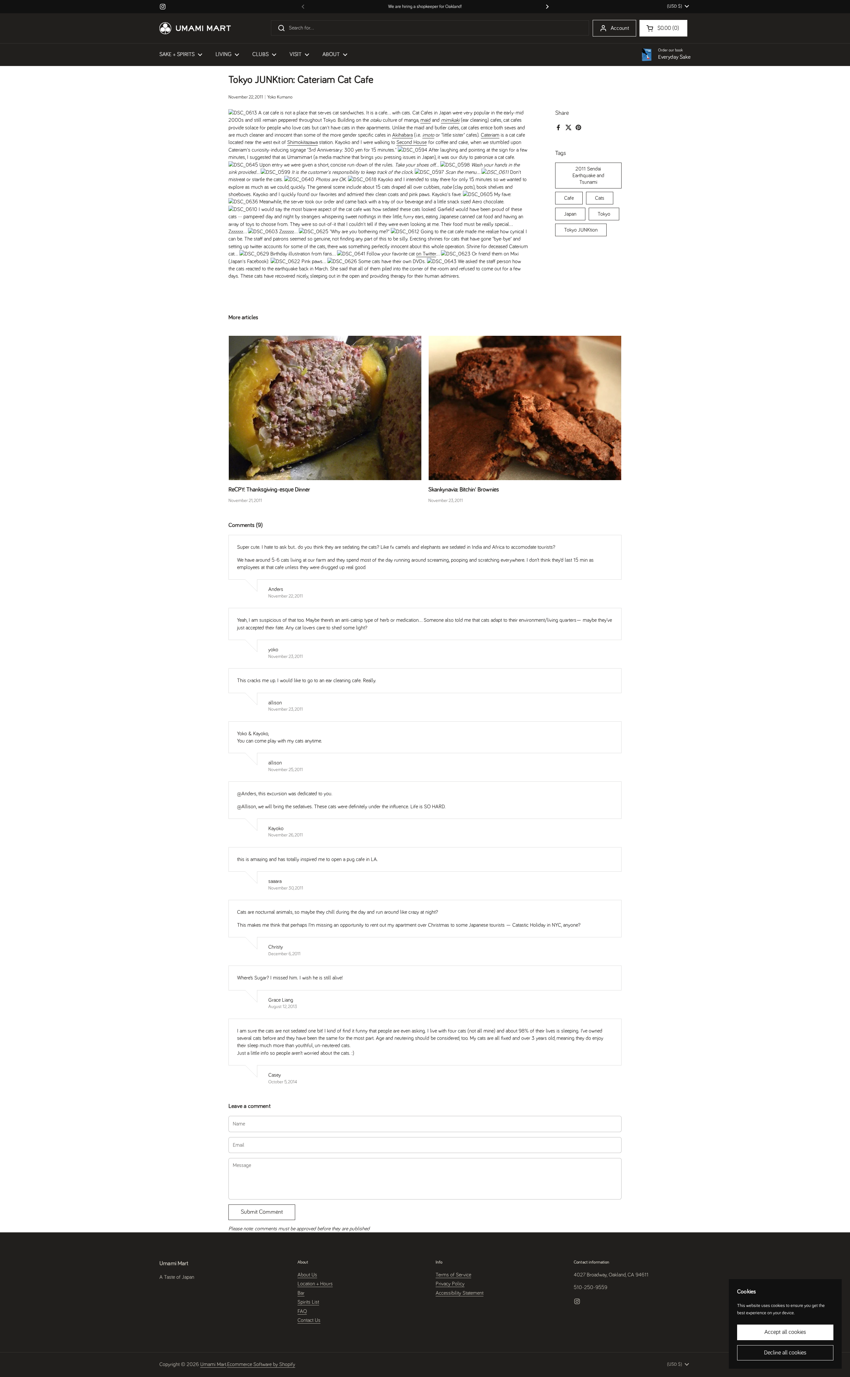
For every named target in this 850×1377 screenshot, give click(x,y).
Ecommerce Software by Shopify (261, 1364)
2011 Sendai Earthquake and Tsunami (588, 175)
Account (620, 28)
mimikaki (450, 120)
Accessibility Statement (459, 1293)
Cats (599, 197)
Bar (301, 1293)
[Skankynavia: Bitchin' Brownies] (525, 407)
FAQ (302, 1311)
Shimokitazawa (302, 142)
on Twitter (426, 253)
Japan (570, 213)
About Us (307, 1274)
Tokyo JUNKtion (581, 229)
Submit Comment (262, 1212)
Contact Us (309, 1320)
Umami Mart (213, 1364)
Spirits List (308, 1302)
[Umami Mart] (195, 28)
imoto (428, 135)
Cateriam (490, 135)
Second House (411, 142)
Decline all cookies (785, 1353)
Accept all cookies (785, 1332)
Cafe (569, 197)
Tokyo (604, 213)
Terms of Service (453, 1274)
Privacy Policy (450, 1283)
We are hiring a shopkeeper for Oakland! (425, 6)
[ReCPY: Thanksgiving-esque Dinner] (325, 407)
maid (425, 120)
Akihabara (402, 135)
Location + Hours (315, 1283)
